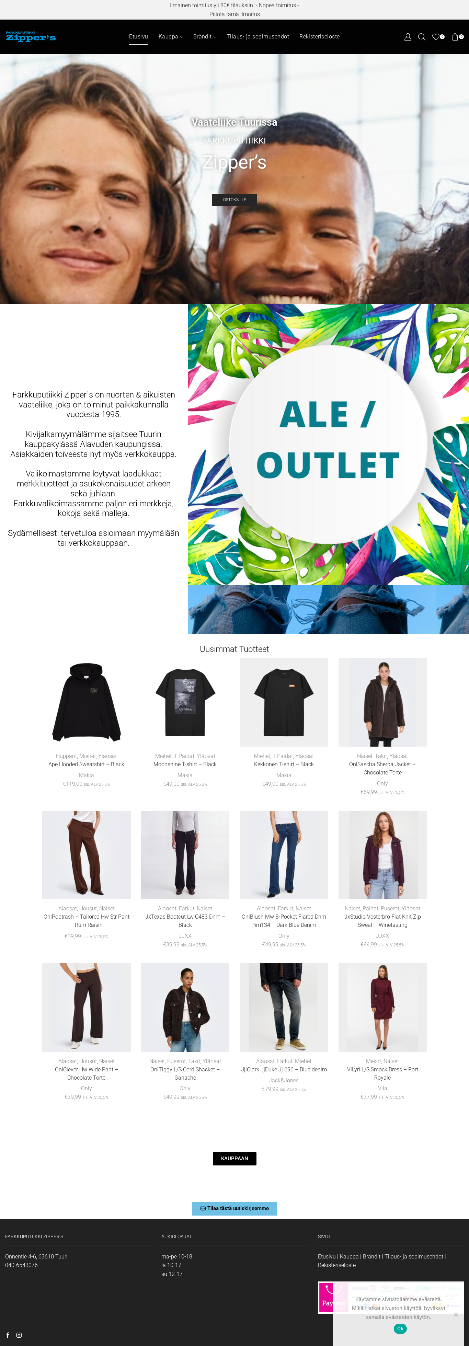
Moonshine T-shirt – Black (185, 764)
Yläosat (107, 756)
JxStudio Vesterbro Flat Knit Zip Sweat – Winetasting (382, 920)
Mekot (373, 1061)
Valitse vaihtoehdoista (90, 735)
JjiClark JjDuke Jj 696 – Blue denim (284, 1069)
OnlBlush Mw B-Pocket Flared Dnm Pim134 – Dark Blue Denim (284, 920)
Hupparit (66, 756)
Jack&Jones (284, 1080)
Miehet (87, 756)
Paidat (370, 908)
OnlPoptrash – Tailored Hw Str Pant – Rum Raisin (86, 920)
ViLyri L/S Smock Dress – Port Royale (382, 1073)
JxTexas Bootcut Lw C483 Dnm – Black (185, 920)
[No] (455, 1314)
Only (382, 783)
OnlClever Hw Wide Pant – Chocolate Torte (86, 1073)
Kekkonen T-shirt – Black (284, 764)
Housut (88, 908)
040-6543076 (21, 1265)
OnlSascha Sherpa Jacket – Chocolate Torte (382, 768)
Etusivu (138, 36)
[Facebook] (7, 1335)
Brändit (202, 36)
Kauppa (169, 36)
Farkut (186, 908)
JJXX (185, 936)
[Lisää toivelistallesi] (116, 735)
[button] (234, 1209)
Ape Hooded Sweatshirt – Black (86, 764)
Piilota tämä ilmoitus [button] (234, 14)
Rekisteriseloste (319, 36)
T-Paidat (184, 756)
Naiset (365, 756)
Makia (86, 775)
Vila (382, 1088)
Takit (381, 756)
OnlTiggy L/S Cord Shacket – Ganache (185, 1073)
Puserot (390, 908)
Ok (400, 1328)
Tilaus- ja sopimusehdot (258, 36)
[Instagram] (19, 1335)
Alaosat (67, 908)
